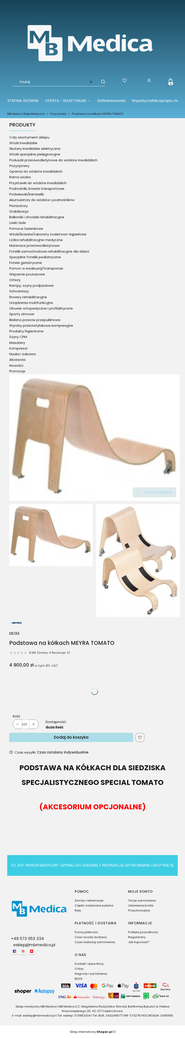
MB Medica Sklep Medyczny (26, 114)
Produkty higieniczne (26, 331)
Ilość (16, 716)
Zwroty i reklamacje (89, 900)
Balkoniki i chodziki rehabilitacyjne (36, 217)
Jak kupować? (139, 942)
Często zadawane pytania (94, 905)
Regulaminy (137, 937)
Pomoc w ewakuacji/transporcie (36, 268)
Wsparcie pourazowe (27, 274)
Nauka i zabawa (22, 354)
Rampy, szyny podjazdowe (31, 285)
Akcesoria (17, 359)
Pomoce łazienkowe (26, 228)
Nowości (16, 365)
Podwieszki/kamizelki (26, 194)
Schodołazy (19, 291)
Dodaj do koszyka (71, 737)
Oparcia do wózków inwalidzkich (35, 171)
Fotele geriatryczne (25, 262)
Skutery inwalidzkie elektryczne (34, 148)
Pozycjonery (58, 114)
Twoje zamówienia (142, 900)
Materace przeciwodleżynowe (34, 245)
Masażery (17, 342)
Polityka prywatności (143, 932)
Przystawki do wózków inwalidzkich (38, 183)
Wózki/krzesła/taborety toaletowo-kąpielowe (47, 234)
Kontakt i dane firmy (89, 964)
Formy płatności (86, 932)
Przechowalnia (139, 910)
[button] (100, 81)
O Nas (79, 969)
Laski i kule (17, 222)
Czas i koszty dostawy (91, 937)
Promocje (17, 371)
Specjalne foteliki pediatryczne (35, 257)
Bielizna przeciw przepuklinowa (34, 319)
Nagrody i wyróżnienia (91, 974)
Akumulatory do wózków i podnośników (41, 199)
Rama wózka (20, 177)
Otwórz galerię (158, 492)
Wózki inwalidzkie (23, 143)
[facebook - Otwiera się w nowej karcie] (14, 951)
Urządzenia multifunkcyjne (31, 302)
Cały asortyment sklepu (29, 137)
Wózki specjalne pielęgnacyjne (34, 154)
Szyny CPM (18, 336)
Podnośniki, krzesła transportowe (36, 188)
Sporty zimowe (21, 314)
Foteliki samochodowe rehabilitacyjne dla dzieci (49, 251)
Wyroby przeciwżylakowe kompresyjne (41, 325)
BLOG (78, 979)
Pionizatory (18, 205)
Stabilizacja (18, 211)
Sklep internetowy (91, 1032)
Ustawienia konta (140, 905)
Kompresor (18, 348)
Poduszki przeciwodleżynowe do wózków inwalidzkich (53, 160)
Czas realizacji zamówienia (95, 942)
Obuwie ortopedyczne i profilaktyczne (41, 308)
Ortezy (15, 279)
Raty (78, 910)
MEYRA (14, 633)
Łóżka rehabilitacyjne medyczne (36, 239)
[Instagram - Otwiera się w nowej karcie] (23, 951)
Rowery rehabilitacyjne (28, 297)
